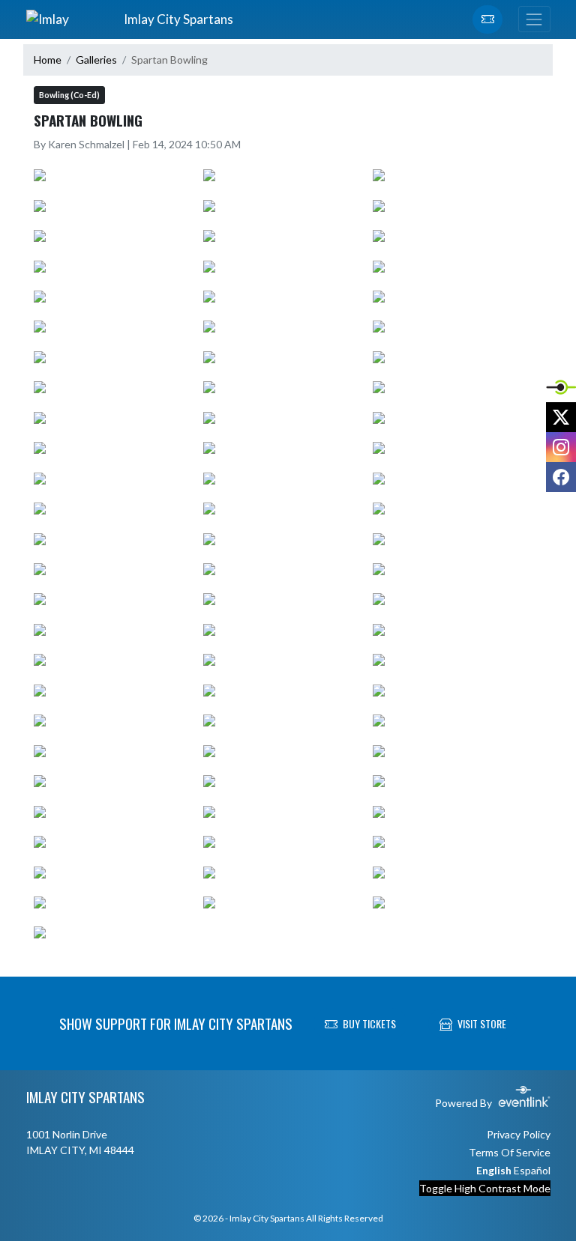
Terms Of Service (509, 1152)
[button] (487, 19)
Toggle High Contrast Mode (484, 1188)
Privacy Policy (518, 1134)
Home (48, 59)
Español (532, 1170)
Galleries (96, 59)
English (494, 1170)
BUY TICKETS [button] (369, 1023)
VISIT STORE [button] (482, 1023)
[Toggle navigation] (534, 19)
